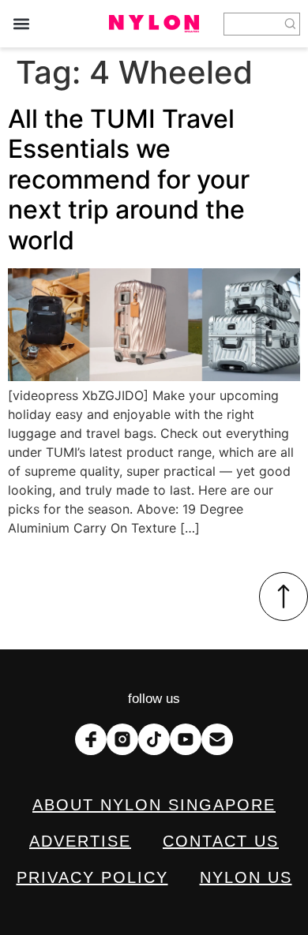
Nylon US (246, 877)
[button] (21, 24)
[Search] (290, 24)
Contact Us (221, 841)
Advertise (80, 841)
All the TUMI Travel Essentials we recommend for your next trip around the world (129, 179)
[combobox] (252, 24)
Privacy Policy (92, 877)
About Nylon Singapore (154, 804)
